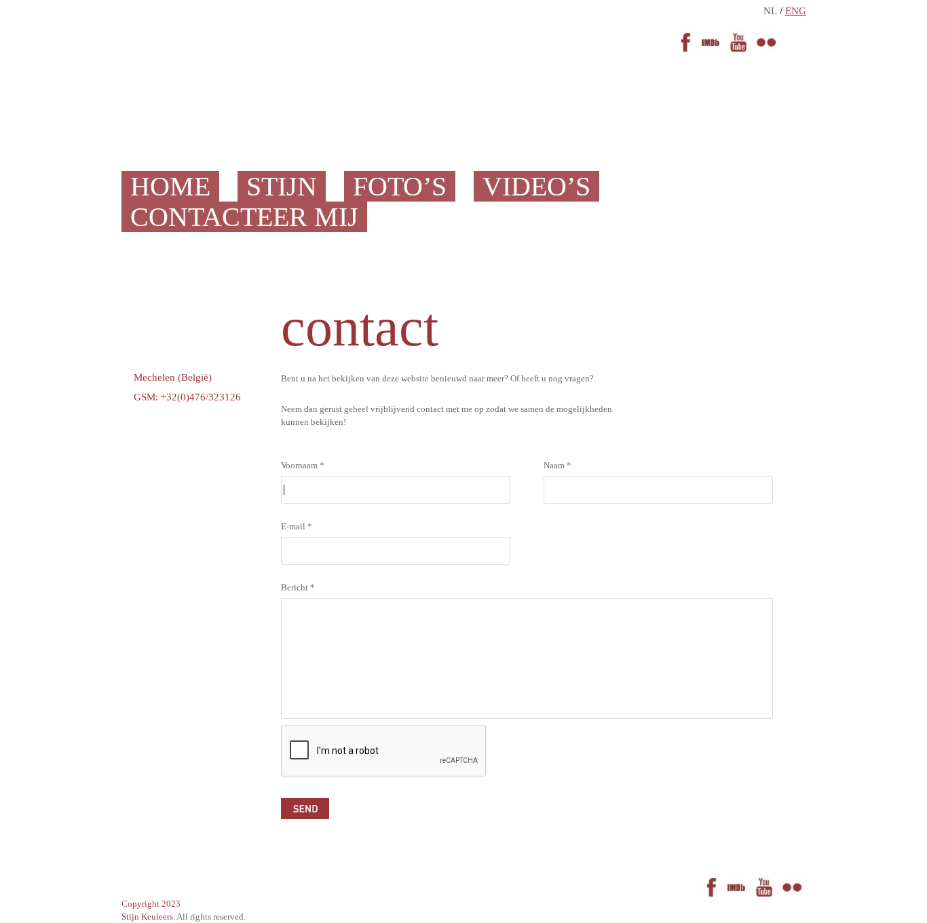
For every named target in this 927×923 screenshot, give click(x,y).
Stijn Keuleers (147, 916)
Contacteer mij (244, 217)
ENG (795, 10)
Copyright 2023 (151, 904)
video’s (536, 186)
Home (170, 186)
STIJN (281, 186)
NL (770, 10)
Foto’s (400, 186)
